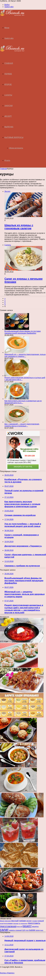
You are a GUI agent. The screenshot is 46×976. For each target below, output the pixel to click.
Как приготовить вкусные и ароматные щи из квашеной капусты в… (23, 402)
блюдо (2, 921)
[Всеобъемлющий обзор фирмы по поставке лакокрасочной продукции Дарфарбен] (16, 329)
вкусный (15, 921)
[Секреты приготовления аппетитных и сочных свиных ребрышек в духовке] (22, 692)
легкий (2, 923)
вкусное (8, 921)
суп (23, 930)
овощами (15, 923)
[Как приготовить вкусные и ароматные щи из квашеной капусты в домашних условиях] (16, 399)
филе (41, 930)
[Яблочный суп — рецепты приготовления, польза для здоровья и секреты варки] (16, 352)
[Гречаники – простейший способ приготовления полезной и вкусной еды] (22, 892)
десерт (29, 921)
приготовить (34, 923)
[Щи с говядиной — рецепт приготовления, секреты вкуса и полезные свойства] (16, 422)
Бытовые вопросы (13, 137)
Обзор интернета (16, 148)
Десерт (8, 116)
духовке (34, 921)
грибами (22, 921)
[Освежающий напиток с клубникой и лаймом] (19, 842)
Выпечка (8, 127)
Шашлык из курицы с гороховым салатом (18, 227)
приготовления (8, 926)
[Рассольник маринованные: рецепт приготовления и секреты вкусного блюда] (18, 767)
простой (19, 926)
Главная (3, 169)
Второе (8, 84)
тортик (37, 930)
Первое (8, 74)
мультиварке (8, 923)
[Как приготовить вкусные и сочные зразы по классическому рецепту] (22, 817)
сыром (32, 930)
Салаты (8, 95)
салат (4, 929)
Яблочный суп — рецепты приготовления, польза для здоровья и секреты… (25, 355)
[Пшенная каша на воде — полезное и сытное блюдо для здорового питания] (22, 717)
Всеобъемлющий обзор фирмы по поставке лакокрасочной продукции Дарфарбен (22, 332)
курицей (41, 921)
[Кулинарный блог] (12, 15)
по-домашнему (23, 923)
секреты (12, 930)
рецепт (27, 926)
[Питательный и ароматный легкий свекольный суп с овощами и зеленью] (22, 642)
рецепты (35, 926)
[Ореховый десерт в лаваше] (19, 867)
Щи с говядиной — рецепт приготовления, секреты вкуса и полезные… (22, 425)
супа (27, 930)
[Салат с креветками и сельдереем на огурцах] (19, 667)
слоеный (18, 930)
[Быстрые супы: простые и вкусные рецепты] (18, 792)
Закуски (8, 106)
